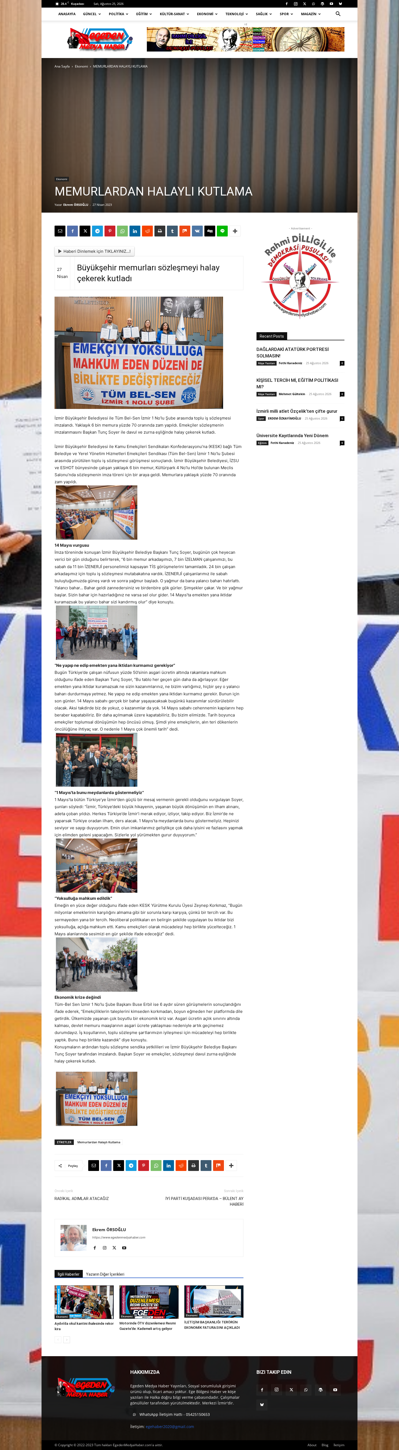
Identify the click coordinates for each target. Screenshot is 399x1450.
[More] (235, 231)
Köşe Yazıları (266, 363)
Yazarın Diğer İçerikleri (105, 1274)
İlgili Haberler (69, 1274)
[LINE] (222, 231)
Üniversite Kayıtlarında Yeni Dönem (292, 435)
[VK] (197, 231)
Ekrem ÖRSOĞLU (75, 205)
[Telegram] (97, 231)
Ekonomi (205, 14)
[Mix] (184, 231)
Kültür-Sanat (172, 14)
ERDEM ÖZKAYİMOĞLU (284, 418)
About (312, 1445)
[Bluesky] (340, 4)
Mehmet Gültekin (292, 394)
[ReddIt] (147, 231)
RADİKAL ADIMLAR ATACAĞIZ (82, 1198)
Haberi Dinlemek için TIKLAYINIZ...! (97, 251)
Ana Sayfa (62, 66)
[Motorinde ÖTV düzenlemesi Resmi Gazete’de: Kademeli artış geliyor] (149, 1302)
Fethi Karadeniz (290, 363)
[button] (337, 14)
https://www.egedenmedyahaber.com (118, 1237)
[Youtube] (331, 4)
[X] (304, 4)
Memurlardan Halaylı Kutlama (98, 1142)
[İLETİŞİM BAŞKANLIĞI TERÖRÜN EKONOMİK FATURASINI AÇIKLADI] (213, 1301)
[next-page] (66, 1339)
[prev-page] (58, 1339)
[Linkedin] (134, 231)
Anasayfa (66, 14)
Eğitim (142, 14)
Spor (284, 14)
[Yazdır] (159, 231)
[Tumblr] (172, 231)
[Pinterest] (109, 231)
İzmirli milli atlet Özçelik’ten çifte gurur (296, 411)
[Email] (60, 231)
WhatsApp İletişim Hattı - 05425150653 (174, 1414)
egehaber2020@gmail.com (170, 1426)
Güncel (90, 14)
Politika (116, 14)
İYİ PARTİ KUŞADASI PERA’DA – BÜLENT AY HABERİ (204, 1201)
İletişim (339, 1445)
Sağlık (262, 14)
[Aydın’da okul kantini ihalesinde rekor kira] (84, 1302)
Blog (325, 1445)
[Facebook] (287, 4)
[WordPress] (322, 4)
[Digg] (209, 231)
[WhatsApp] (313, 4)
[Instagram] (296, 4)
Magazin (308, 14)
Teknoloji (235, 14)
